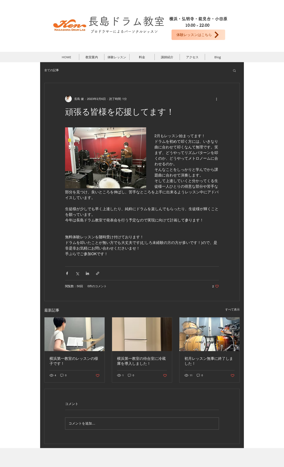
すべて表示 (232, 309)
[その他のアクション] (216, 98)
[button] (234, 70)
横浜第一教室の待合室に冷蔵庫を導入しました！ (141, 361)
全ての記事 (51, 70)
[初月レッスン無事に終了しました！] (209, 334)
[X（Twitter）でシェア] (77, 273)
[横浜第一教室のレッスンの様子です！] (74, 334)
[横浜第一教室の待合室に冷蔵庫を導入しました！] (142, 334)
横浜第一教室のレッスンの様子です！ (73, 361)
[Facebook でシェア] (67, 273)
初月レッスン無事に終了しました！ (208, 361)
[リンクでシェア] (98, 273)
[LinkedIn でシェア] (87, 273)
